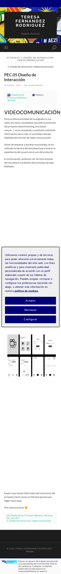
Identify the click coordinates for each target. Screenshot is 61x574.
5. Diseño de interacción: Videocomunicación (29, 520)
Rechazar (30, 310)
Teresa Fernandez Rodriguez (30, 21)
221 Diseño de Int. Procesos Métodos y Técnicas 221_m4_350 (29, 516)
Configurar (30, 319)
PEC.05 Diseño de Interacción (20, 77)
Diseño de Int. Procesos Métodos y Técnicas (17, 97)
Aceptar (30, 300)
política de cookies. (27, 290)
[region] (31, 287)
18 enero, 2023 (12, 85)
